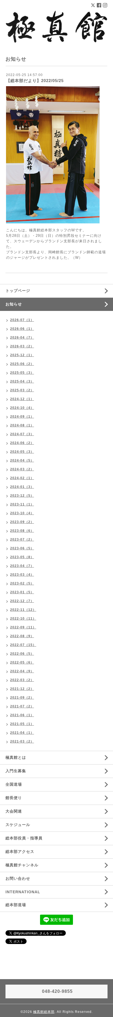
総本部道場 (15, 905)
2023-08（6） (22, 531)
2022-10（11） (23, 618)
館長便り (13, 798)
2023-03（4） (22, 575)
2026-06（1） (22, 329)
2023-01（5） (22, 592)
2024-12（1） (22, 399)
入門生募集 (15, 771)
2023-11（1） (22, 504)
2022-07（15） (23, 645)
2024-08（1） (22, 425)
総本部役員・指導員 (24, 838)
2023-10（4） (22, 513)
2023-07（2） (22, 539)
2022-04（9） (22, 671)
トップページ (17, 290)
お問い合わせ (17, 878)
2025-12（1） (22, 355)
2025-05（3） (22, 373)
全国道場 (13, 784)
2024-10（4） (22, 408)
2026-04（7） (22, 337)
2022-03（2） (22, 680)
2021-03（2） (22, 741)
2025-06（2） (22, 364)
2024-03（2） (22, 469)
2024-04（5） (22, 460)
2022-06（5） (22, 654)
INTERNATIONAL (22, 892)
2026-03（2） (22, 346)
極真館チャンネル (21, 865)
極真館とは (15, 757)
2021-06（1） (22, 715)
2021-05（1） (22, 724)
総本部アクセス (19, 851)
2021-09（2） (22, 697)
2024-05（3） (22, 452)
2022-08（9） (22, 636)
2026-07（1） (22, 320)
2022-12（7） (22, 601)
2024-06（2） (22, 443)
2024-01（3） (22, 487)
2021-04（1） (22, 733)
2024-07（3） (22, 434)
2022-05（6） (22, 662)
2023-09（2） (22, 522)
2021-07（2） (22, 706)
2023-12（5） (22, 496)
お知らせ (13, 304)
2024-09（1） (22, 416)
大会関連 (13, 811)
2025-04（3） (22, 381)
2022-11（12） (23, 610)
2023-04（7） (22, 566)
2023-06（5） (22, 548)
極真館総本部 (44, 1012)
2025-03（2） (22, 390)
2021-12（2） (22, 689)
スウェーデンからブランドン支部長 (44, 241)
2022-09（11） (23, 627)
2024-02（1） (22, 478)
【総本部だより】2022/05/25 (35, 80)
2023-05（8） (22, 557)
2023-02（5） (22, 583)
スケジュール (17, 824)
